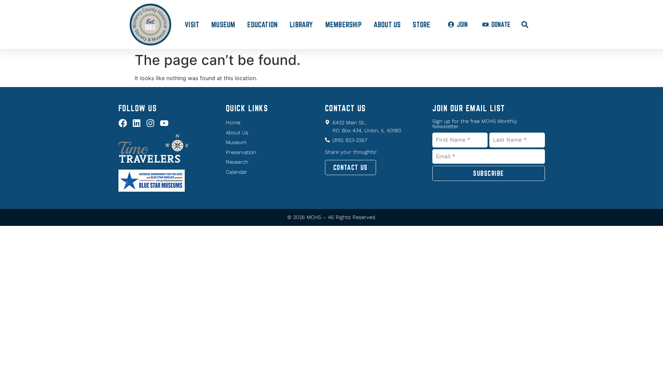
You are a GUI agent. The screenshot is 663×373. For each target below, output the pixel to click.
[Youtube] (164, 123)
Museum (223, 24)
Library (301, 24)
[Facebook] (122, 123)
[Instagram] (150, 123)
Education (262, 24)
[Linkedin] (136, 123)
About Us (387, 24)
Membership (343, 24)
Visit (192, 24)
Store (421, 24)
